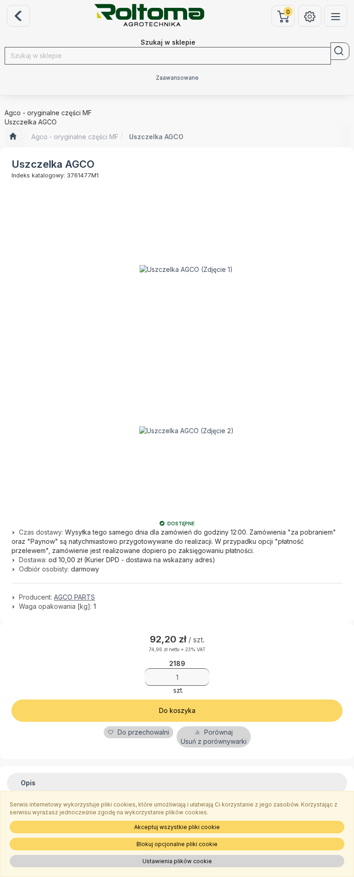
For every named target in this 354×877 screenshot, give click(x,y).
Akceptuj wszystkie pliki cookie (177, 827)
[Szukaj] (339, 51)
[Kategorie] (335, 16)
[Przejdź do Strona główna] (13, 137)
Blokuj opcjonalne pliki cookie (177, 844)
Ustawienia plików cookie (177, 861)
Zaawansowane (177, 78)
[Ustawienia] (309, 16)
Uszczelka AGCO (156, 137)
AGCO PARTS (74, 597)
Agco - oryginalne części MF (74, 137)
